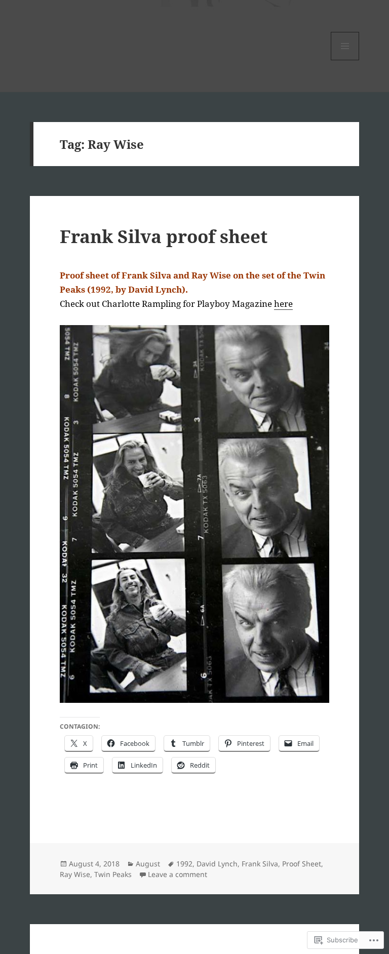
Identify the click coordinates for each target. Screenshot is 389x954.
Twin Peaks (113, 874)
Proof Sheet (301, 863)
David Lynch (217, 863)
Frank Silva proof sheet (163, 236)
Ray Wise (75, 874)
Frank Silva (260, 863)
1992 (184, 863)
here (283, 303)
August (148, 863)
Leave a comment (177, 874)
